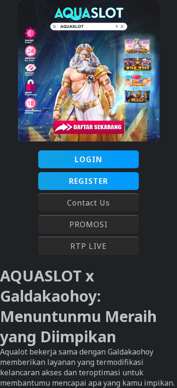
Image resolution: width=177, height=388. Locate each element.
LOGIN (88, 159)
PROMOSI (88, 224)
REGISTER (88, 181)
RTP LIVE (88, 246)
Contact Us (88, 203)
